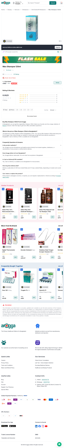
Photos (12, 109)
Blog (2, 379)
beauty (4, 125)
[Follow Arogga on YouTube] (46, 426)
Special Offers (5, 389)
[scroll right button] (61, 203)
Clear (6, 109)
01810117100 (46, 382)
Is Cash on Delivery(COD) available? (13, 159)
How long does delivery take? (11, 165)
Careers (3, 360)
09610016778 (45, 379)
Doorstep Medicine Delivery (42, 365)
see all (60, 185)
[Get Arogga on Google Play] (4, 426)
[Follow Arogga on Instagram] (43, 426)
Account (3, 384)
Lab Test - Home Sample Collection (44, 362)
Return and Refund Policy (7, 367)
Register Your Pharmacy (7, 387)
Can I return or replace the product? (13, 173)
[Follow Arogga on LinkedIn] (36, 426)
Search (53, 3)
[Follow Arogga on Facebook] (39, 426)
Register (58, 47)
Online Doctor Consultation (42, 360)
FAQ (2, 382)
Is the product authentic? (10, 145)
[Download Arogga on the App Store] (12, 426)
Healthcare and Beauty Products (43, 367)
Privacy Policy (5, 362)
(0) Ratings (16, 74)
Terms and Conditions (6, 365)
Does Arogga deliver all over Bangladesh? (14, 153)
